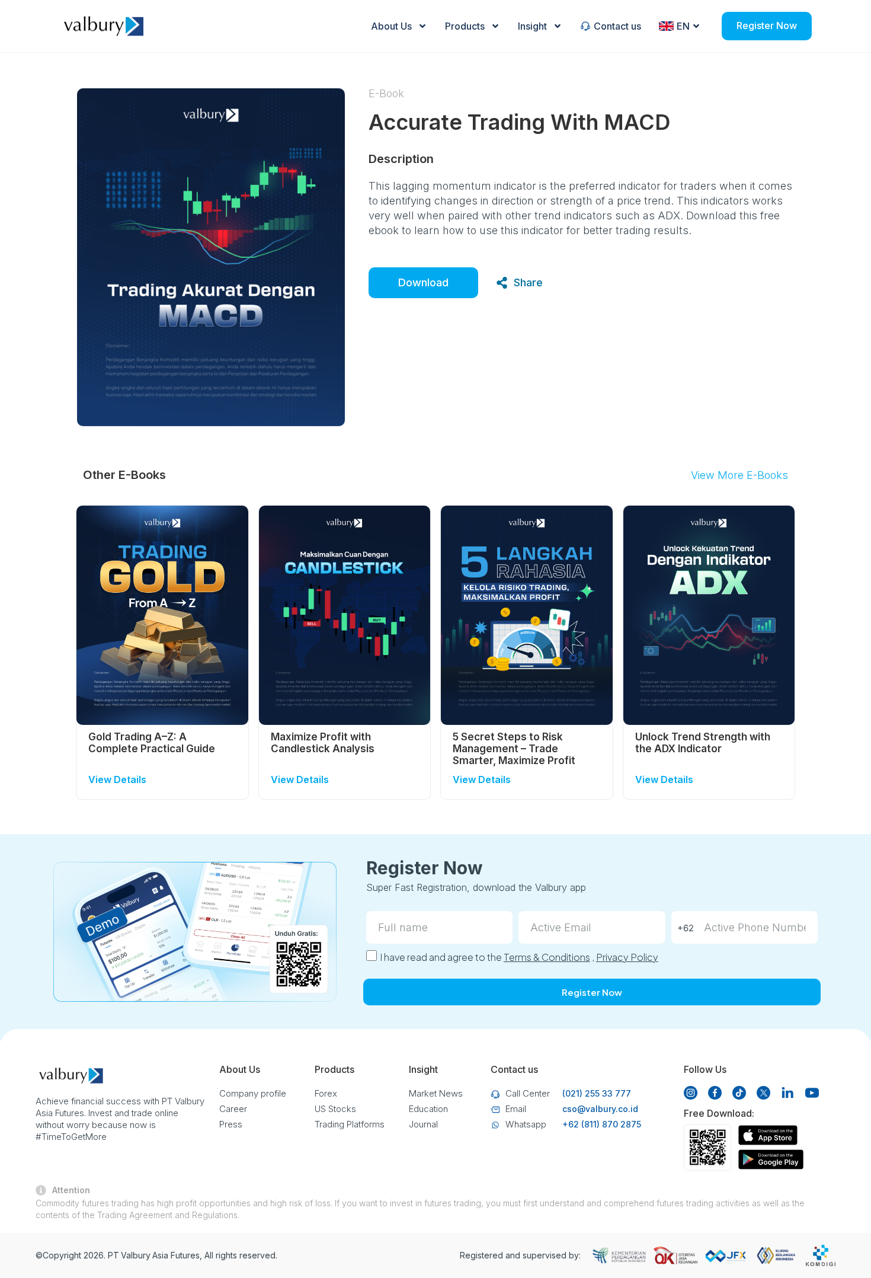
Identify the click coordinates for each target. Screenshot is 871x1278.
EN (683, 26)
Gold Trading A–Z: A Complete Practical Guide (151, 743)
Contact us (617, 26)
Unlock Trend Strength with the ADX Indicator (702, 743)
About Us (391, 26)
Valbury (135, 1255)
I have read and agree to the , (519, 957)
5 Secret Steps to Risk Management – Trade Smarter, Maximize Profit (514, 748)
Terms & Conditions (547, 957)
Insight (532, 26)
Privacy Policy (627, 957)
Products (465, 26)
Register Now (766, 25)
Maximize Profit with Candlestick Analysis (322, 743)
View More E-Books (739, 475)
